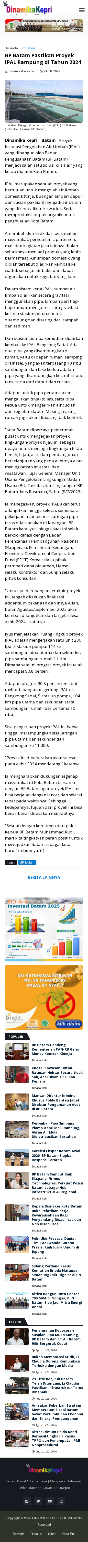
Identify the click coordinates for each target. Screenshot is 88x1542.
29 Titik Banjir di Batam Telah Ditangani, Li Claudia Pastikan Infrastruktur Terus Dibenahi (57, 1386)
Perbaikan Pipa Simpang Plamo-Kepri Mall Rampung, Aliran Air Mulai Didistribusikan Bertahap (56, 1130)
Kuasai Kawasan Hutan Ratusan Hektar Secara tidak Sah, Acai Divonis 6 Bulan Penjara (57, 1075)
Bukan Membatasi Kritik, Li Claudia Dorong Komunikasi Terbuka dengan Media (56, 1361)
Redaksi (36, 1533)
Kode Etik (69, 1533)
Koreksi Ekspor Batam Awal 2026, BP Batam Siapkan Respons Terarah (56, 1155)
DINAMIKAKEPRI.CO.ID (50, 1518)
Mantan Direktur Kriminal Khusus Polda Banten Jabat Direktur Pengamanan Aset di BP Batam (56, 1102)
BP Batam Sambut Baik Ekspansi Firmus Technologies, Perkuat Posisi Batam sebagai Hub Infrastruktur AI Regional (57, 1183)
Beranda (11, 48)
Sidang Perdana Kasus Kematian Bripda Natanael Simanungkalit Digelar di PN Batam (56, 1273)
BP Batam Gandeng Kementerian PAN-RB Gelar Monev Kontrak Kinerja (55, 1049)
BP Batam (28, 48)
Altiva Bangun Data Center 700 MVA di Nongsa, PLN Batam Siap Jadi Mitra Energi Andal (57, 1300)
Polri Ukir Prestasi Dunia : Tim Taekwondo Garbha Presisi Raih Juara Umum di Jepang (55, 1245)
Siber (51, 1533)
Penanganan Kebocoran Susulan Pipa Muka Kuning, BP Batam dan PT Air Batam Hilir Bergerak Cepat (56, 1337)
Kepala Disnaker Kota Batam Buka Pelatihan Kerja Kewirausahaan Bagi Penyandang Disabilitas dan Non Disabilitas (57, 1215)
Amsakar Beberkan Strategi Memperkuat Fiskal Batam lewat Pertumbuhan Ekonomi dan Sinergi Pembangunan (57, 1412)
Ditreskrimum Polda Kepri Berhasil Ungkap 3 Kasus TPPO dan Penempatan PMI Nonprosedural (56, 1438)
